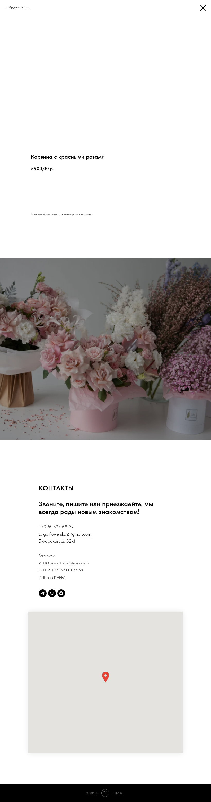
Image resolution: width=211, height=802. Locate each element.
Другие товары (19, 7)
